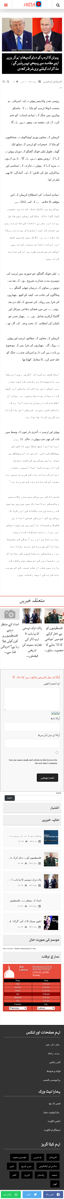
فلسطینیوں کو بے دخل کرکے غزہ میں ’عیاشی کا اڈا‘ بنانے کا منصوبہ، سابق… (54, 639)
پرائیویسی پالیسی (51, 1080)
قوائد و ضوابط (53, 1071)
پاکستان (41, 1175)
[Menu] (6, 4)
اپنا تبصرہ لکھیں (52, 683)
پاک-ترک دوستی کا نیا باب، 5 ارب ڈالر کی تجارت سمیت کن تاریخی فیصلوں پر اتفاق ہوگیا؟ (24, 879)
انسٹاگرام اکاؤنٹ (52, 1130)
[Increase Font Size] (8, 81)
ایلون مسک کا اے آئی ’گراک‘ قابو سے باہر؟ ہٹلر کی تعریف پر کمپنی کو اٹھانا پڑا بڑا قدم (24, 921)
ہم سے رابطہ (53, 1053)
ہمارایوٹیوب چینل (51, 1112)
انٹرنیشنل (57, 81)
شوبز (12, 1166)
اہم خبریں (48, 81)
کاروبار (27, 1175)
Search (58, 793)
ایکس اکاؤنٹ (54, 1121)
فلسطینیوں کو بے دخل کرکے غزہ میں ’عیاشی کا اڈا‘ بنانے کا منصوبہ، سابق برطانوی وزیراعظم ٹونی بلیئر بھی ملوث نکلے (24, 857)
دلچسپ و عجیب (19, 1157)
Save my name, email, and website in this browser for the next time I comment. (33, 761)
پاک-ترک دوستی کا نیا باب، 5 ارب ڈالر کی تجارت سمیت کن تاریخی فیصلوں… (32, 642)
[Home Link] (32, 4)
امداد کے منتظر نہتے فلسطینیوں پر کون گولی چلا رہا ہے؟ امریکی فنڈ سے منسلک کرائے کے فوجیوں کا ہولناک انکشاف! (24, 900)
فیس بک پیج (54, 1103)
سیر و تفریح (26, 1166)
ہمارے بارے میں (53, 1044)
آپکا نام (55, 718)
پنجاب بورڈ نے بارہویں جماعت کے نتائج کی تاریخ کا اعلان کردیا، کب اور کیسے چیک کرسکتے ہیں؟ (24, 835)
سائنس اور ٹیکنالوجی (48, 1166)
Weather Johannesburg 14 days (25, 949)
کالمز (14, 1175)
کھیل (55, 1184)
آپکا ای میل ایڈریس (49, 735)
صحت (54, 1175)
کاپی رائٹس (54, 1062)
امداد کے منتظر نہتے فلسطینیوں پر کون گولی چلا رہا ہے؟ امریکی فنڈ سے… (10, 638)
